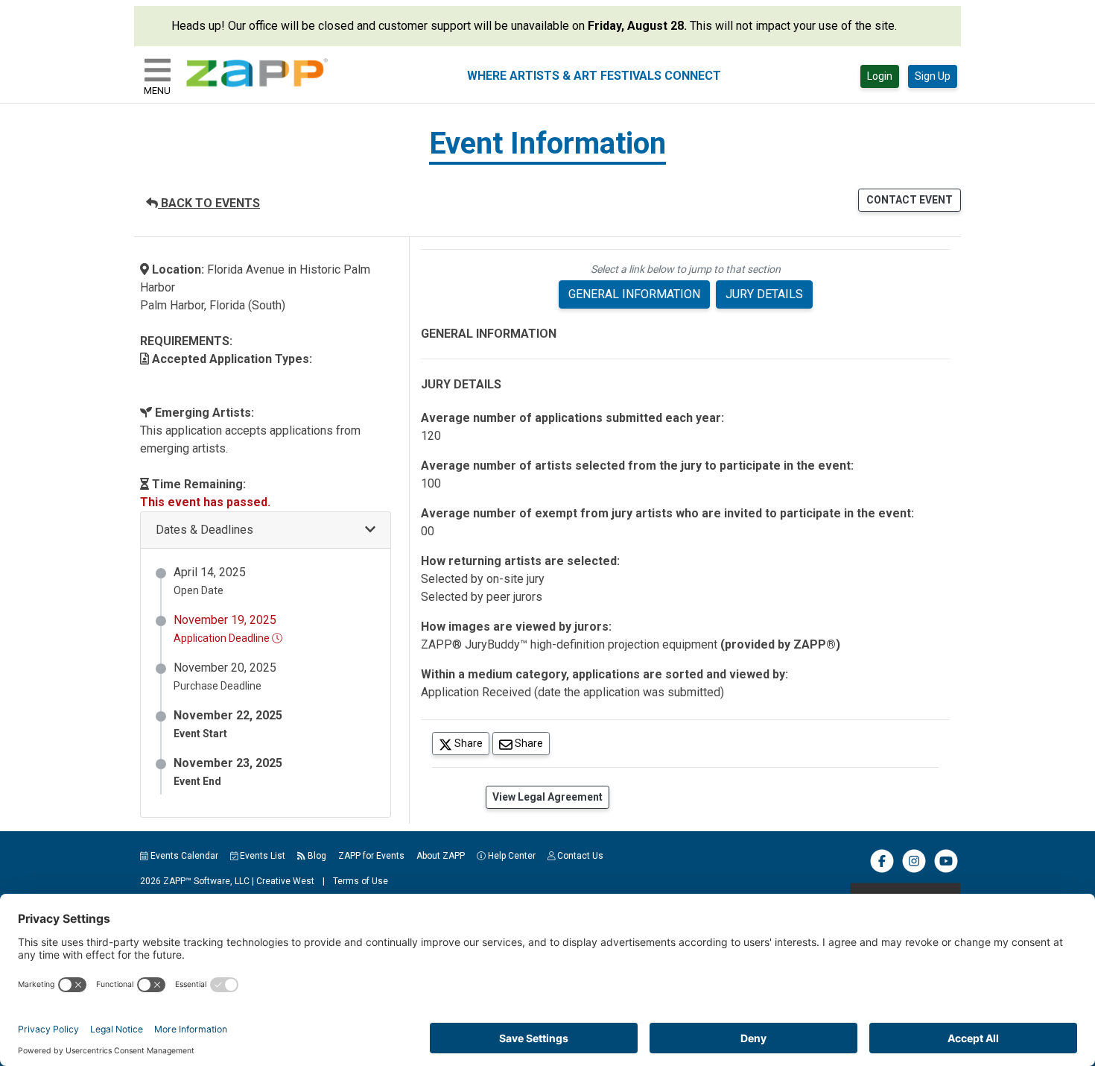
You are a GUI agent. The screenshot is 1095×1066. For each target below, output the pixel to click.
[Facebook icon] (882, 870)
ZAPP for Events (371, 856)
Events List (261, 856)
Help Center (511, 856)
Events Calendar (183, 856)
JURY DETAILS (764, 294)
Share (470, 743)
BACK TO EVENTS (209, 203)
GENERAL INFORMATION (634, 294)
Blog (315, 856)
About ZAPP (440, 856)
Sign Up (932, 76)
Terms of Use (360, 881)
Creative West (285, 881)
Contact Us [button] (579, 856)
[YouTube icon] (946, 870)
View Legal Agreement (547, 797)
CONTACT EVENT (909, 200)
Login (879, 76)
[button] (265, 530)
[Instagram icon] (914, 870)
